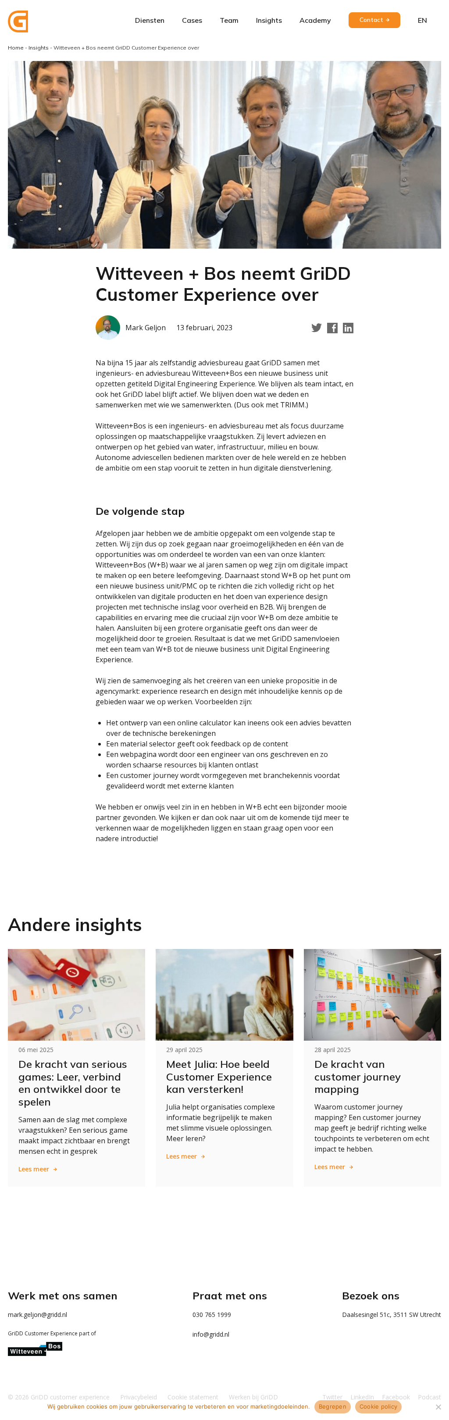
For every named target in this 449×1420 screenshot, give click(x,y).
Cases (192, 20)
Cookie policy (378, 1406)
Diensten (149, 20)
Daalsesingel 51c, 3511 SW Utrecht (391, 1314)
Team (229, 20)
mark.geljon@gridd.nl (37, 1314)
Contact (371, 20)
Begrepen (332, 1406)
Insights (269, 20)
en (422, 20)
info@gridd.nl (210, 1334)
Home (16, 47)
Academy (315, 20)
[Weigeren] (438, 1406)
